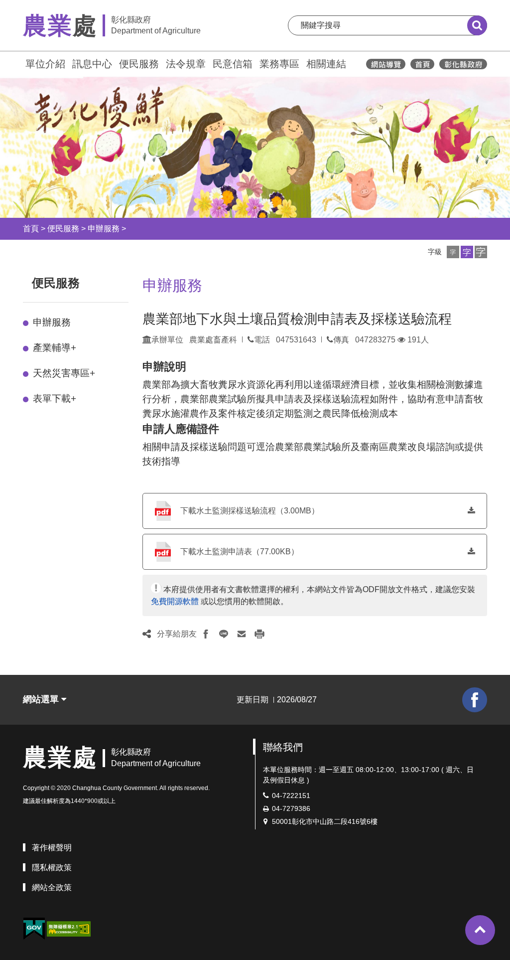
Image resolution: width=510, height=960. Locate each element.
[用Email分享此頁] (242, 634)
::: (18, 62)
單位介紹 (45, 63)
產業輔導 (54, 347)
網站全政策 (52, 887)
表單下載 (54, 398)
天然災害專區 (64, 373)
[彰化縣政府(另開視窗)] (463, 64)
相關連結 (326, 63)
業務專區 (279, 63)
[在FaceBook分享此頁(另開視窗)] (206, 634)
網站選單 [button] (42, 699)
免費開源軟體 (175, 601)
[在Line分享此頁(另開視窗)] (224, 634)
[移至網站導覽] (385, 64)
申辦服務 (104, 228)
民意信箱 (233, 63)
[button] (453, 252)
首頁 (31, 228)
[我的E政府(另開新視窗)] (34, 929)
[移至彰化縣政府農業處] (422, 64)
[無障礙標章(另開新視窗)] (69, 928)
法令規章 (186, 63)
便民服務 (139, 63)
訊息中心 (92, 63)
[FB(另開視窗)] (474, 699)
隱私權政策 (52, 867)
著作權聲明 (52, 847)
